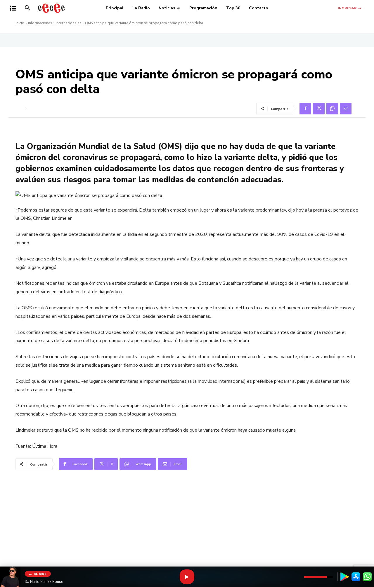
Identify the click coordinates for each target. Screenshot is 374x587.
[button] (27, 8)
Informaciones (40, 22)
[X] (319, 108)
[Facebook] (305, 108)
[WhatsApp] (332, 108)
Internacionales (68, 22)
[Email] (346, 108)
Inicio (19, 22)
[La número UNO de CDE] (51, 8)
